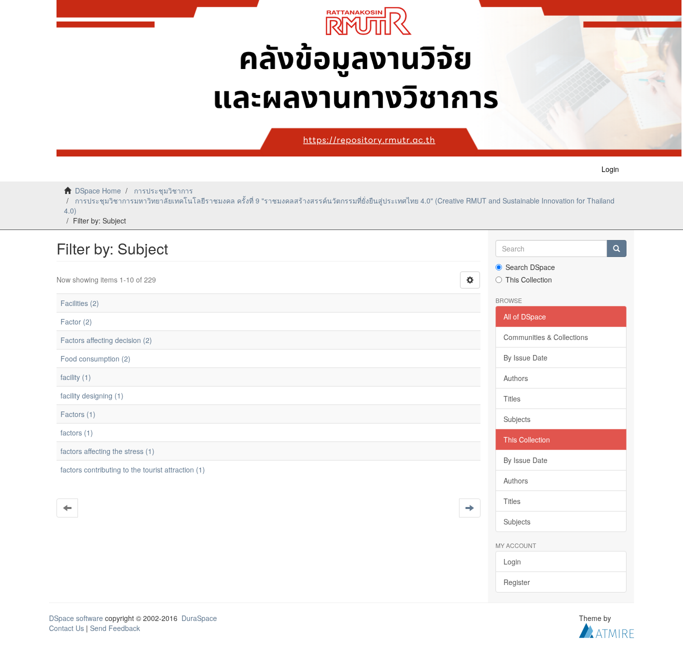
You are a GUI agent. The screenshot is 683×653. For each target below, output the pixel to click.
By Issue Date (526, 357)
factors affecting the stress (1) (107, 451)
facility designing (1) (92, 395)
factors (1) (76, 433)
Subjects (517, 419)
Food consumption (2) (95, 359)
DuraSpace (199, 618)
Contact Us (66, 628)
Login (512, 561)
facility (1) (75, 377)
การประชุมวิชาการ (163, 191)
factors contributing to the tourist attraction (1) (132, 469)
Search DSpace (530, 267)
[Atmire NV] (606, 629)
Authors (516, 378)
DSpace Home (98, 191)
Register (517, 582)
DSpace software (76, 618)
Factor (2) (76, 321)
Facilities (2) (79, 303)
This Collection (529, 279)
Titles (512, 399)
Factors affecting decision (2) (106, 340)
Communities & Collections (546, 337)
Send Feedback (115, 628)
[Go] (616, 248)
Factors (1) (78, 414)
